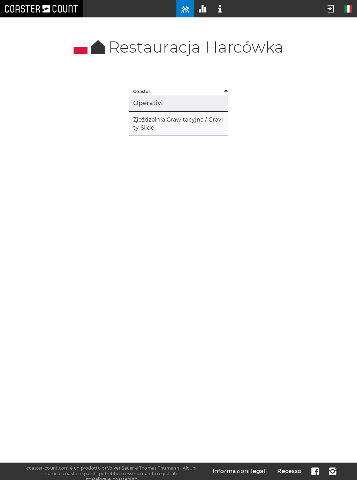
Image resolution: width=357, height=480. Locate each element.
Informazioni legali (240, 471)
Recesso (289, 471)
